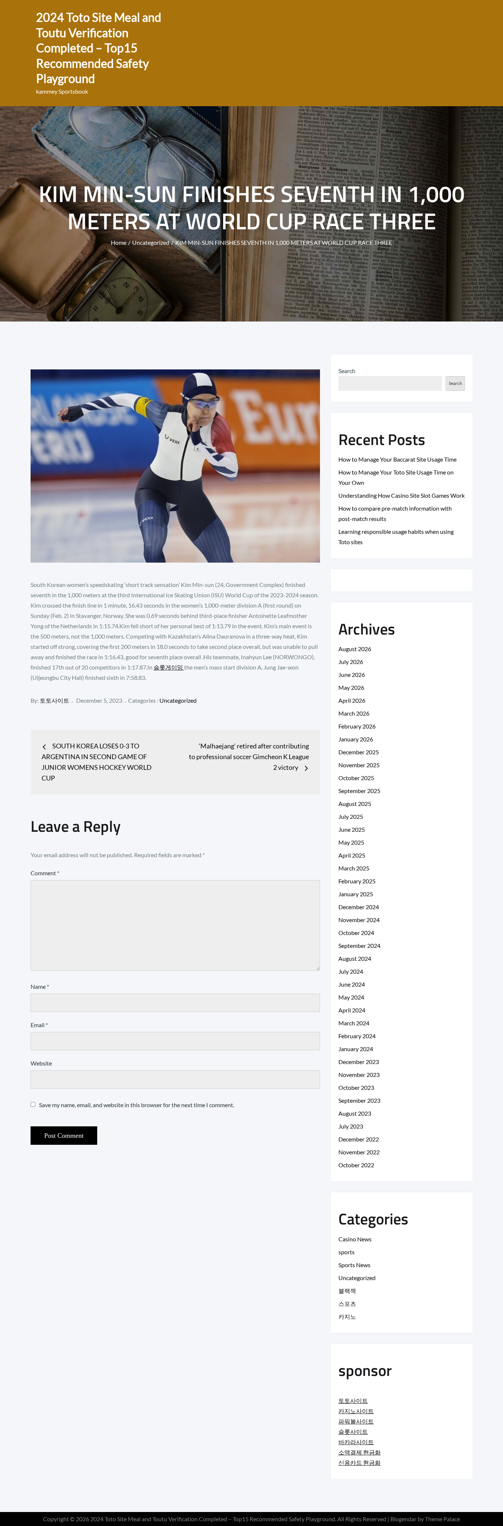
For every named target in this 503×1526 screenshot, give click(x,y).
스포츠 (347, 1303)
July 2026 (350, 661)
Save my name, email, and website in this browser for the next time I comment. (136, 1105)
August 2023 (354, 1113)
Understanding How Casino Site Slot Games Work (401, 495)
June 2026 (351, 674)
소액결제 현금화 (359, 1452)
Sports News (354, 1264)
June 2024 (351, 984)
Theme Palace (442, 1518)
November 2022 (359, 1151)
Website (41, 1063)
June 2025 (351, 829)
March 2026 (353, 713)
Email (39, 1024)
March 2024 (353, 1022)
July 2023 (350, 1126)
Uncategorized (178, 700)
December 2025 (358, 751)
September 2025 (359, 790)
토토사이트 (54, 700)
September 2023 (359, 1100)
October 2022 (356, 1164)
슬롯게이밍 (169, 667)
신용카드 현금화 (359, 1462)
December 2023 (358, 1061)
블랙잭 (347, 1290)
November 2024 (359, 919)
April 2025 (351, 855)
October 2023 (356, 1087)
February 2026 (357, 726)
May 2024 (351, 997)
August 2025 (354, 803)
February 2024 (357, 1035)
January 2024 (355, 1048)
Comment (45, 872)
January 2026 (355, 739)
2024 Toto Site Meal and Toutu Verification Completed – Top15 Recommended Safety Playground (98, 48)
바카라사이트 (356, 1441)
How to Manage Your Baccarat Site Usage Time (397, 459)
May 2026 (351, 687)
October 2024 (356, 932)
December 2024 (358, 906)
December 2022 (358, 1139)
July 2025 (350, 816)
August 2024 (354, 958)
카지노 (347, 1316)
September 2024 (359, 945)
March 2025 (353, 868)
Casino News (355, 1238)
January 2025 (355, 893)
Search (346, 370)
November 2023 (359, 1074)
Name (40, 986)
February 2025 (357, 880)
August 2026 (354, 648)
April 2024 (351, 1010)
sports (346, 1251)
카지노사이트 (356, 1410)
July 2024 (350, 971)
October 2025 (356, 777)
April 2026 (351, 700)
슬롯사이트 (353, 1431)
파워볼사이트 (356, 1421)
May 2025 (351, 842)
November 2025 (359, 764)
